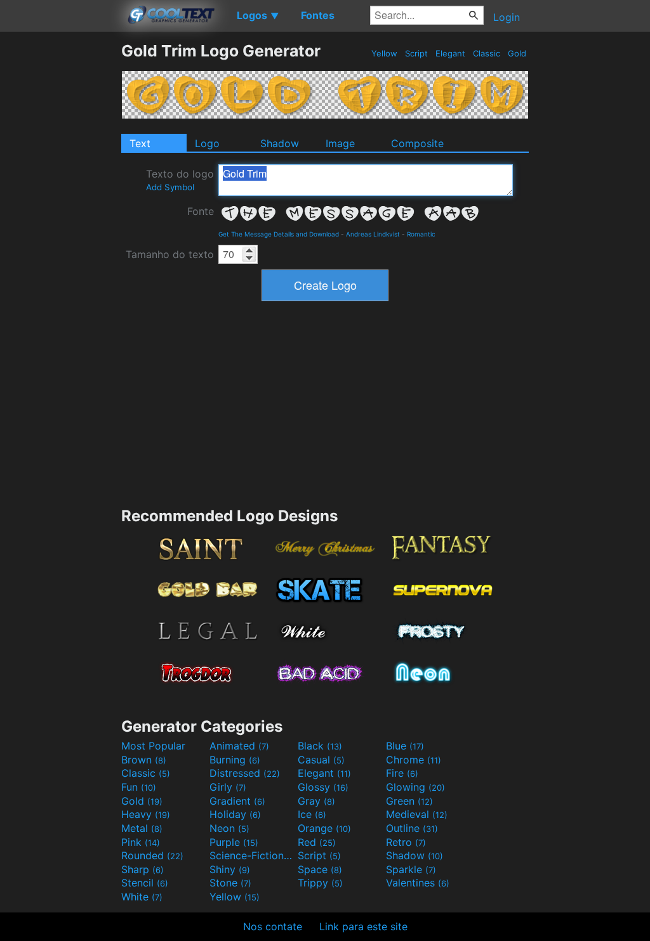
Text (139, 143)
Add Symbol (170, 187)
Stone (230, 882)
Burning (234, 759)
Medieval (417, 814)
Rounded (152, 855)
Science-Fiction (252, 855)
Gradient (237, 801)
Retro (406, 842)
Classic (486, 53)
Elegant (450, 53)
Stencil (144, 882)
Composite (417, 143)
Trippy (320, 882)
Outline (412, 828)
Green (409, 801)
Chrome (413, 759)
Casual (321, 759)
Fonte (200, 211)
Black (320, 745)
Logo (207, 143)
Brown (143, 759)
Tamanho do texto (170, 254)
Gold (517, 53)
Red (317, 842)
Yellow (384, 53)
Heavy (145, 814)
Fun (138, 787)
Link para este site (363, 926)
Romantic (421, 234)
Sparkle (411, 869)
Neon (229, 828)
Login (506, 17)
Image (340, 143)
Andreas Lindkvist (373, 234)
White (141, 896)
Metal (141, 828)
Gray (316, 801)
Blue (405, 745)
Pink (140, 842)
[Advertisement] (60, 231)
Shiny (229, 869)
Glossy (323, 787)
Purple (233, 842)
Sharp (142, 869)
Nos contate (272, 926)
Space (320, 869)
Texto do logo (180, 179)
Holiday (235, 814)
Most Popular (153, 745)
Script (416, 53)
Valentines (417, 882)
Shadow (279, 143)
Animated (239, 745)
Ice (312, 814)
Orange (324, 828)
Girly (227, 787)
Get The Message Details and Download (278, 234)
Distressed (244, 773)
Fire (402, 773)
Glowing (415, 787)
